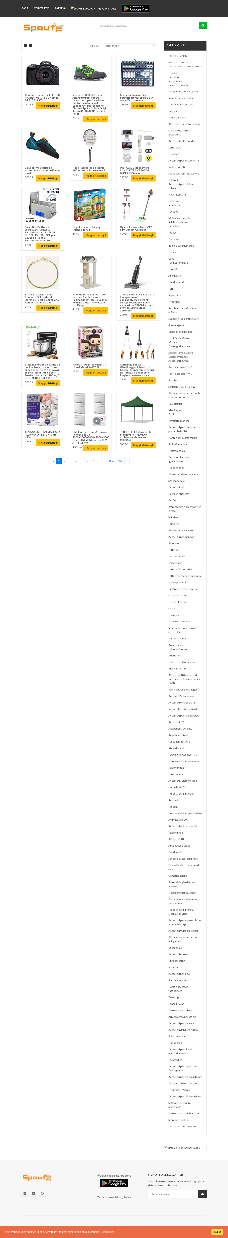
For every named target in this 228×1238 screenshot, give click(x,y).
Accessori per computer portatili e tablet (182, 429)
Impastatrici (175, 295)
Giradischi (174, 153)
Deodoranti (175, 852)
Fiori (171, 414)
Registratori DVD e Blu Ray (184, 709)
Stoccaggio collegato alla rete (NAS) (182, 629)
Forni (171, 288)
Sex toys (173, 211)
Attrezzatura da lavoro (181, 1010)
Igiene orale (175, 947)
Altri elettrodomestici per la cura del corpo (184, 395)
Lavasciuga (174, 614)
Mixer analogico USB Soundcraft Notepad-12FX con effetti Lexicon (136, 97)
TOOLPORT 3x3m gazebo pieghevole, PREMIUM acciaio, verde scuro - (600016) (136, 435)
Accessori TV (176, 722)
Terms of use (104, 1197)
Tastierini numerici (178, 638)
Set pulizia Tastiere (179, 741)
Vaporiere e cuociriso (180, 331)
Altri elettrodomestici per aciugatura (183, 939)
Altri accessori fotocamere (183, 173)
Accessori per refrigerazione (184, 1096)
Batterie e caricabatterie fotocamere (182, 901)
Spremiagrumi (176, 325)
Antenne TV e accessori (181, 695)
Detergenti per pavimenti (182, 892)
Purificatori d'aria (178, 262)
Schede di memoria (179, 621)
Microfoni (174, 523)
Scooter (172, 380)
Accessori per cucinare (181, 1023)
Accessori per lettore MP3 (183, 160)
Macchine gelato (178, 55)
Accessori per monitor (181, 536)
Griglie (172, 608)
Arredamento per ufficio (182, 1016)
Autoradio (174, 800)
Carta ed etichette (178, 493)
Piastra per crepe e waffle (183, 588)
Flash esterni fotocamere (182, 661)
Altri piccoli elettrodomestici (184, 1083)
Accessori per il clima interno (184, 1076)
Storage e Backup (178, 1119)
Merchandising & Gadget (182, 689)
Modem (173, 806)
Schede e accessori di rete (183, 858)
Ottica (172, 252)
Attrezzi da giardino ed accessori (181, 884)
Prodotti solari (176, 467)
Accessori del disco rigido (183, 1029)
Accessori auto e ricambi (182, 826)
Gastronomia (175, 774)
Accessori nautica (178, 360)
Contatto (41, 8)
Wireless (173, 517)
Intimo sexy (175, 205)
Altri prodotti (176, 839)
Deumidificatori (177, 601)
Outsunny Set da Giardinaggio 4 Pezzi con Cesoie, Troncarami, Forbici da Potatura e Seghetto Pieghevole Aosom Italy (137, 370)
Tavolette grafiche (178, 420)
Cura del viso (175, 226)
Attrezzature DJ (177, 819)
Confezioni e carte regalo (182, 437)
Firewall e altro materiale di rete (183, 867)
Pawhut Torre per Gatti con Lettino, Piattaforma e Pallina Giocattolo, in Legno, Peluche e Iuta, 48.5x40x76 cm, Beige (89, 300)
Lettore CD (174, 147)
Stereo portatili (177, 582)
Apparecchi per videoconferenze (178, 646)
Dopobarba (175, 1042)
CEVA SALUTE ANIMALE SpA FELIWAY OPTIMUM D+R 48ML (42, 434)
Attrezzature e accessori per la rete (184, 508)
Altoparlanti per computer (183, 91)
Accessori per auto (179, 973)
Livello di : (93, 45)
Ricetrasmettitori (178, 668)
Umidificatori (176, 282)
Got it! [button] (217, 1232)
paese (59, 8)
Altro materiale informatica (184, 123)
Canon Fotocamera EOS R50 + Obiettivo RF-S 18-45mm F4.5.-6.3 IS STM (42, 97)
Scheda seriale (176, 480)
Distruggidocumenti (179, 346)
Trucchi (172, 232)
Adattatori (174, 655)
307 (120, 460)
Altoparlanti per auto (180, 728)
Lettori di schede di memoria (184, 575)
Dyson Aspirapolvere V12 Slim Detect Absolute (136, 228)
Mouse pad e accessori (181, 530)
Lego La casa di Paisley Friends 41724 (86, 228)
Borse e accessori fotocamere (178, 988)
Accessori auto (176, 487)
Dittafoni (173, 549)
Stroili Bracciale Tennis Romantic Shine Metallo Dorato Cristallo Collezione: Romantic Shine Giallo (42, 298)
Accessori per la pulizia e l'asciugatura (182, 1068)
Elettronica (174, 134)
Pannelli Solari (176, 1003)
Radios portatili (177, 166)
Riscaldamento (176, 748)
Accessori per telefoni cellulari (180, 186)
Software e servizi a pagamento (179, 1104)
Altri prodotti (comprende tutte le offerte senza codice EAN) (184, 678)
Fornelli (172, 269)
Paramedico (175, 1059)
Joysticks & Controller (181, 104)
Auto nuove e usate (179, 845)
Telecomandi (175, 562)
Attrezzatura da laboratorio (184, 1113)
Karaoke (173, 967)
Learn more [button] (107, 1231)
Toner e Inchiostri (178, 117)
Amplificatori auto (178, 735)
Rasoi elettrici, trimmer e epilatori (182, 310)
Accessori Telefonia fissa (182, 780)
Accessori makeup (178, 954)
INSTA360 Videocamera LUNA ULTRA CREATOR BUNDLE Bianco (134, 170)
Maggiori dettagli (48, 105)
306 (111, 460)
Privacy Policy (123, 1197)
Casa (24, 8)
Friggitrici (174, 301)
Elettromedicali (177, 450)
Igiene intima (175, 461)
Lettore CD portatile (180, 569)
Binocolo (173, 543)
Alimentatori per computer (183, 474)
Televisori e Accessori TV (182, 754)
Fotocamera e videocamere (183, 761)
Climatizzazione (177, 875)
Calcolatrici (175, 403)
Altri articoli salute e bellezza (185, 66)
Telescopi (173, 997)
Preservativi (175, 239)
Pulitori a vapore (177, 444)
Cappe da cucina (177, 595)
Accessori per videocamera (183, 715)
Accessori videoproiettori (183, 930)
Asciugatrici (175, 275)
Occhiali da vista (177, 913)
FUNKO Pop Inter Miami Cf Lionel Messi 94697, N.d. (89, 366)
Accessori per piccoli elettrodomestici (180, 1051)
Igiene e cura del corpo (181, 245)
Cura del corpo (176, 960)
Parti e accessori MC (180, 367)
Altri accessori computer (182, 1126)
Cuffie (172, 500)
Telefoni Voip (176, 832)
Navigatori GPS (177, 194)
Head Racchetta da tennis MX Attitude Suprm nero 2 (88, 169)
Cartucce (173, 110)
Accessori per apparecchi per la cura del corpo (185, 922)
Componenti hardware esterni (185, 813)
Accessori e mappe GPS (181, 702)
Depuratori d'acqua (179, 1089)
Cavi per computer (179, 84)
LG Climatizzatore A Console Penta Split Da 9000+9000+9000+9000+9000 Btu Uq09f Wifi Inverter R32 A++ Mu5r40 (90, 437)
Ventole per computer (180, 97)
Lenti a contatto (177, 556)
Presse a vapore (177, 980)
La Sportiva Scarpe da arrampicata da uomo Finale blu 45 (42, 170)
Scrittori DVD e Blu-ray (181, 386)
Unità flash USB (177, 787)
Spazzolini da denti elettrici (183, 318)
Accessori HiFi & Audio (181, 140)
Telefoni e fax (176, 767)
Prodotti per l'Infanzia (181, 793)
